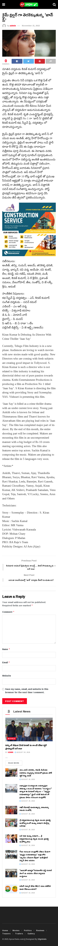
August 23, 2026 (28, 880)
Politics (28, 930)
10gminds (42, 939)
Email (6, 662)
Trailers (19, 933)
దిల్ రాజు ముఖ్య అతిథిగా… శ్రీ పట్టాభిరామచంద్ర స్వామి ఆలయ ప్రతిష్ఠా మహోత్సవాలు (34, 839)
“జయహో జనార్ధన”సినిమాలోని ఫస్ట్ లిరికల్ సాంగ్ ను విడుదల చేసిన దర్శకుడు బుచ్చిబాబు (35, 873)
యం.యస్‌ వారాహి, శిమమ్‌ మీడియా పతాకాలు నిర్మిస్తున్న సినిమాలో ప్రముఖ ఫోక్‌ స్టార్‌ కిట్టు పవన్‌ (35, 773)
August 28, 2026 (28, 813)
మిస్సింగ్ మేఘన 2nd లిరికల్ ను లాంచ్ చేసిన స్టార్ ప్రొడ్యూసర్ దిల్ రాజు (26, 747)
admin (13, 25)
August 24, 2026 (28, 864)
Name (6, 649)
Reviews (40, 930)
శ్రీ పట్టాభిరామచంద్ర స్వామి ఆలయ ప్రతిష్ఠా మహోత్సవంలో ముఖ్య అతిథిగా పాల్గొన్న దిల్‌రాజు (35, 823)
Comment (8, 612)
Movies (15, 930)
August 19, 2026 (28, 892)
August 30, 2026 (23, 752)
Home (5, 930)
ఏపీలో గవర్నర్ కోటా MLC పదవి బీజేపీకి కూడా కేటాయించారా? (35, 887)
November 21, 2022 (31, 25)
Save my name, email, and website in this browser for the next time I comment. (26, 690)
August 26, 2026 (28, 845)
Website (6, 675)
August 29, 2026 (28, 779)
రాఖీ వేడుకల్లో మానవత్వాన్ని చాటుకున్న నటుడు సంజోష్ (34, 808)
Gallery (31, 933)
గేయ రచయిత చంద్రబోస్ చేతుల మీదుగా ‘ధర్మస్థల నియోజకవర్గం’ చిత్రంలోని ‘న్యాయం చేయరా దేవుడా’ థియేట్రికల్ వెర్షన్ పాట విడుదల (34, 856)
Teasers (6, 933)
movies (11, 738)
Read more (13, 762)
